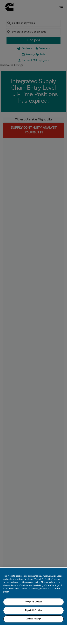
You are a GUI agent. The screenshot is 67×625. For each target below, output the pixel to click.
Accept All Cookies (33, 602)
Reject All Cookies (33, 610)
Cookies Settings (33, 619)
